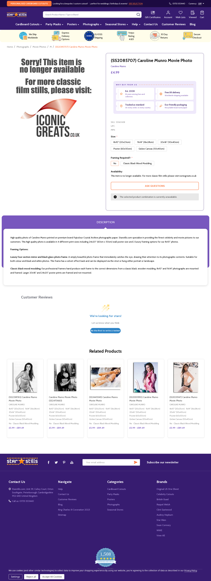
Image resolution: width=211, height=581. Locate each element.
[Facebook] (48, 462)
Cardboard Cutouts (27, 24)
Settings (15, 576)
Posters (72, 24)
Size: (114, 136)
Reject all (31, 576)
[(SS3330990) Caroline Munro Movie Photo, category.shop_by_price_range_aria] (145, 377)
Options (30, 436)
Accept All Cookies (52, 576)
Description (106, 222)
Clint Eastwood (164, 509)
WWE (159, 530)
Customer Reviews (174, 24)
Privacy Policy (190, 570)
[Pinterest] (64, 462)
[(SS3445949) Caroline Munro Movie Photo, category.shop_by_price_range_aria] (105, 377)
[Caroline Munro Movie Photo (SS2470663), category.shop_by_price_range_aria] (65, 377)
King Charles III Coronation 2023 (74, 509)
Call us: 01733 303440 (23, 501)
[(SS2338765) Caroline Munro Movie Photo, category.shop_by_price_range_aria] (25, 377)
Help (135, 24)
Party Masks (53, 24)
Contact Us (151, 24)
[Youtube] (72, 462)
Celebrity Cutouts (165, 494)
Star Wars (161, 520)
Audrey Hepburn (165, 514)
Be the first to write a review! (105, 330)
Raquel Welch (163, 504)
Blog (192, 24)
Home (10, 46)
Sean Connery (164, 525)
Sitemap (62, 514)
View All (161, 535)
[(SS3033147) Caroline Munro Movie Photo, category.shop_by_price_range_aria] (186, 377)
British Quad (163, 499)
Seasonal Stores (115, 24)
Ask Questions (155, 186)
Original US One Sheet (168, 489)
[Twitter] (56, 462)
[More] (41, 24)
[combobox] (92, 14)
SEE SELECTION (136, 3)
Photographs (91, 24)
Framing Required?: (122, 157)
